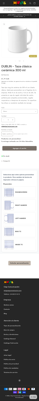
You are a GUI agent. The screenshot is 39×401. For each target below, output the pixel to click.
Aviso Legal (7, 355)
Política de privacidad (11, 364)
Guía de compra (9, 330)
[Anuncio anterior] (3, 16)
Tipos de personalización (12, 326)
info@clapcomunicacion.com (9, 126)
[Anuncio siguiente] (35, 16)
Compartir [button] (6, 161)
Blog (5, 313)
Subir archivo (7, 134)
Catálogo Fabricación (11, 343)
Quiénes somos (9, 305)
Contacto (7, 309)
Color (2, 108)
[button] (4, 3)
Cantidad (3, 116)
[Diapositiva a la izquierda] (15, 61)
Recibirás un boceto (6, 130)
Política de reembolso (11, 368)
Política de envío (9, 359)
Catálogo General (10, 339)
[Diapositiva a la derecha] (24, 61)
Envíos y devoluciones (11, 334)
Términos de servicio (11, 372)
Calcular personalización (19, 263)
